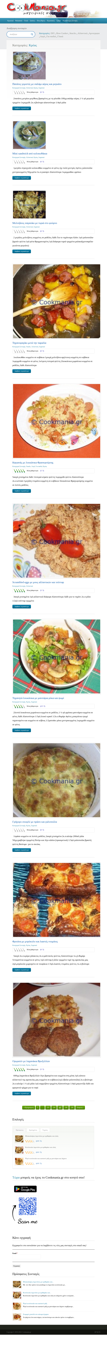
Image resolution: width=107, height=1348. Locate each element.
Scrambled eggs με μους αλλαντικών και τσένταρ (38, 582)
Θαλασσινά (18, 21)
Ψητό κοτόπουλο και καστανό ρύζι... (35, 1303)
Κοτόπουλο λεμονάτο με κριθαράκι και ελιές (40, 1147)
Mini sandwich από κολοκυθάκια (29, 153)
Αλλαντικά (82, 33)
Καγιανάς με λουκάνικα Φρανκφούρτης (32, 462)
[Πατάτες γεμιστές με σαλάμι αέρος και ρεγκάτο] (29, 65)
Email (14, 1253)
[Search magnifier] (32, 34)
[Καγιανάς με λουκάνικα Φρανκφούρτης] (56, 420)
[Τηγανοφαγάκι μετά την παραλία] (56, 301)
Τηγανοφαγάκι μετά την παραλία (29, 342)
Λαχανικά (41, 88)
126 (54, 1107)
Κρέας (36, 88)
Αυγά (42, 36)
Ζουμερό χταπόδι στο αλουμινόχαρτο (36, 1314)
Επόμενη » (80, 1107)
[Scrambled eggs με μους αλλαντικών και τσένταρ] (56, 540)
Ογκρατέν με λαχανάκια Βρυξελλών (31, 1061)
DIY (53, 33)
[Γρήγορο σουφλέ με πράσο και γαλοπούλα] (56, 780)
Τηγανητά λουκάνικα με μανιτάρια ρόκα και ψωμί (38, 698)
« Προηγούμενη (29, 1107)
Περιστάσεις (51, 21)
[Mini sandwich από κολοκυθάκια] (29, 135)
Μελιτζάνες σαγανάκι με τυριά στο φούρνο (34, 223)
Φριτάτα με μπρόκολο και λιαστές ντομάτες (35, 941)
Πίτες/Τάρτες (41, 21)
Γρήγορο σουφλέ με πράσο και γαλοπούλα (34, 821)
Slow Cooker (62, 33)
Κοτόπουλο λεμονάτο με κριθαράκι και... (37, 1293)
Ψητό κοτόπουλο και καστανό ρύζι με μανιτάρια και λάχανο (46, 1158)
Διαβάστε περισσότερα (22, 108)
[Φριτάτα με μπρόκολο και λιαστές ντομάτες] (56, 899)
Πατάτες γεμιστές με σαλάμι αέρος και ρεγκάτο (36, 84)
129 (72, 1107)
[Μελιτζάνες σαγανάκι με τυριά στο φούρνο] (29, 204)
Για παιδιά (51, 36)
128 (66, 1107)
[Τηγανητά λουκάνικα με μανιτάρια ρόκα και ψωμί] (56, 656)
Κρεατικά (10, 21)
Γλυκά (26, 21)
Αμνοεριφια (94, 33)
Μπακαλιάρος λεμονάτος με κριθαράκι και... (38, 1282)
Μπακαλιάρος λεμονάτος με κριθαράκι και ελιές (41, 1136)
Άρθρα (59, 21)
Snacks (73, 33)
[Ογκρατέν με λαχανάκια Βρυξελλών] (56, 1019)
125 (48, 1107)
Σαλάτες (32, 21)
